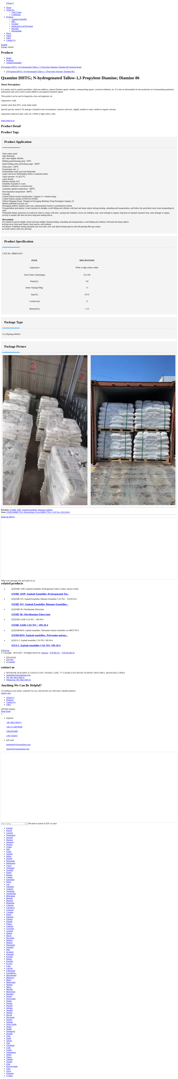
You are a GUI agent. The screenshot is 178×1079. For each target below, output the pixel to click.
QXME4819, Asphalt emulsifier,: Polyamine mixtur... (39, 635)
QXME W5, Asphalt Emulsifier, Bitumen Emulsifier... (39, 604)
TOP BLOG (55, 653)
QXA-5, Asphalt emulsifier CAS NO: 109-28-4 (36, 645)
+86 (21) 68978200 (14, 727)
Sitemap (44, 653)
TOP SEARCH (68, 653)
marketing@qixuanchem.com (18, 675)
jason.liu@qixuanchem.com (17, 749)
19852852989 (12, 731)
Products (9, 17)
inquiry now (6, 693)
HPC (13, 21)
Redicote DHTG (8, 517)
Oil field (14, 24)
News (8, 33)
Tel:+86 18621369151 (15, 677)
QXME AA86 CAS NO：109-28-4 (29, 625)
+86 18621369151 (14, 722)
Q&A (8, 38)
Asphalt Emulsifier (19, 19)
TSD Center (16, 12)
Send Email (6, 711)
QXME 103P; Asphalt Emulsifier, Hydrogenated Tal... (40, 594)
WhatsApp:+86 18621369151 (18, 680)
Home (8, 7)
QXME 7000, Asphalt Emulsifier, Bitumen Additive (31, 510)
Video (8, 36)
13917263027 (12, 736)
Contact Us (11, 40)
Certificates (16, 14)
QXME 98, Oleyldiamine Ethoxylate (30, 614)
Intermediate (16, 31)
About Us (10, 10)
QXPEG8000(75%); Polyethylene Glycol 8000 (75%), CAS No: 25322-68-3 (38, 512)
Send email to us (8, 120)
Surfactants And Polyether (22, 26)
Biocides (15, 29)
